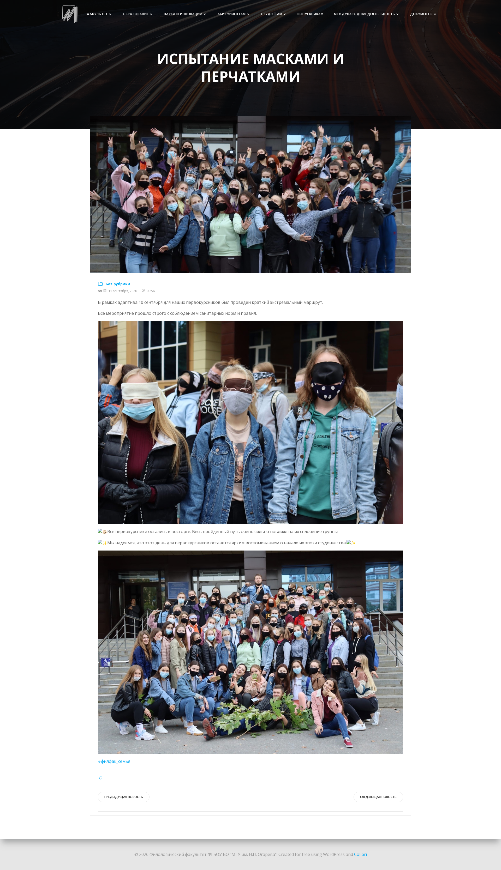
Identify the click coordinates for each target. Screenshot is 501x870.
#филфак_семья (114, 761)
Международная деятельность (364, 14)
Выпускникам (310, 14)
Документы (421, 14)
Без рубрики (118, 283)
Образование (136, 14)
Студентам (271, 14)
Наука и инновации (183, 14)
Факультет (97, 14)
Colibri (360, 854)
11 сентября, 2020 (122, 290)
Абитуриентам (232, 14)
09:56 (151, 290)
